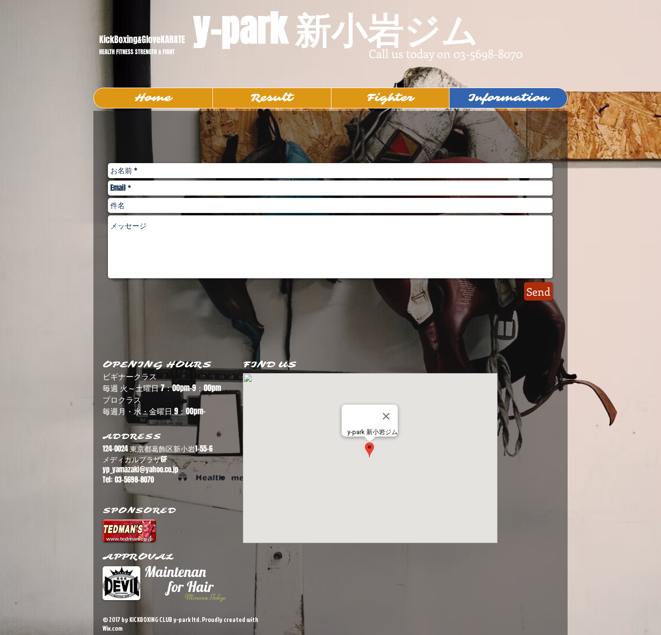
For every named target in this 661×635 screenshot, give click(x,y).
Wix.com (112, 628)
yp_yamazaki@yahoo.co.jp (141, 469)
